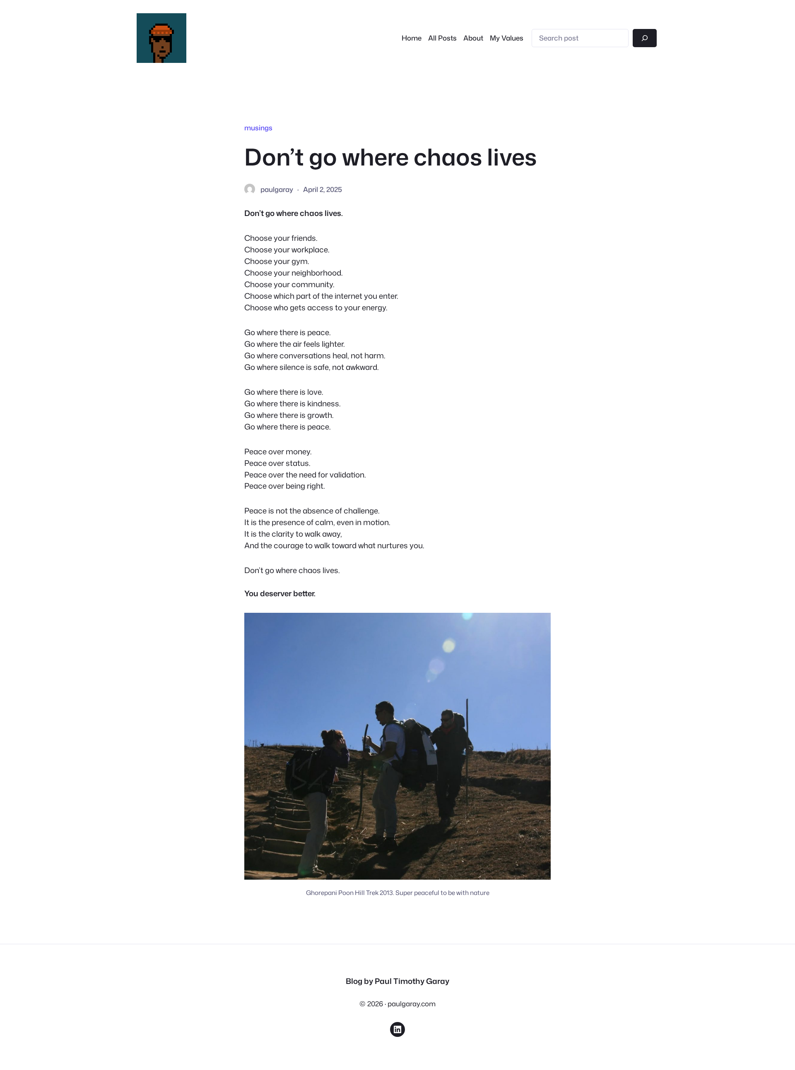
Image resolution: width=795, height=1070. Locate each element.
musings (258, 127)
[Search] (645, 38)
